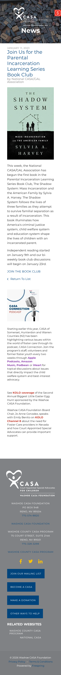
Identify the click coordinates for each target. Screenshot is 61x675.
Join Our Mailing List (25, 573)
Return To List (20, 279)
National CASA (30, 637)
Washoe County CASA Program (25, 632)
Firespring (38, 665)
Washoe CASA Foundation (30, 523)
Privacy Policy (17, 661)
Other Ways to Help (25, 613)
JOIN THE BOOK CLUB (24, 271)
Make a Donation (23, 600)
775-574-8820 (30, 515)
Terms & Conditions (41, 661)
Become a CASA (21, 586)
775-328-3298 (30, 543)
